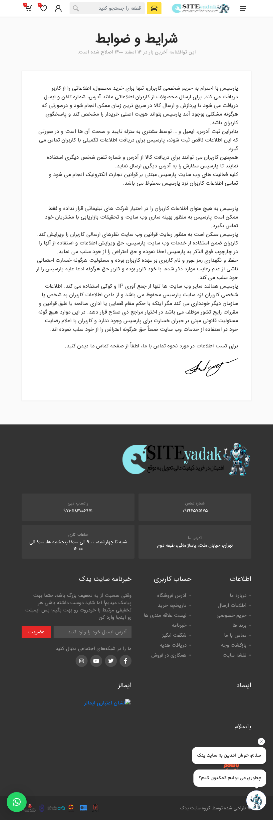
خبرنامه (179, 625)
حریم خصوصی (231, 615)
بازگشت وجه (233, 645)
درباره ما (238, 595)
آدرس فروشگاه (171, 595)
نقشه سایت (234, 655)
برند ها (239, 625)
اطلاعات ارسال (232, 605)
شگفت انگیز (174, 635)
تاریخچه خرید (172, 605)
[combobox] (107, 8)
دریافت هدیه (173, 645)
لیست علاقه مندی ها (165, 615)
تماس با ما (235, 635)
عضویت (36, 632)
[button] (17, 802)
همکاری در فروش (168, 655)
